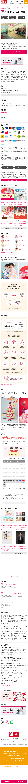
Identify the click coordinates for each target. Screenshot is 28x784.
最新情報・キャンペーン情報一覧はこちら (14, 228)
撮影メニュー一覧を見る (7, 252)
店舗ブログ (11, 755)
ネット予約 (20, 781)
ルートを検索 (21, 94)
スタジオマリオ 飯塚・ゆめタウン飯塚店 (12, 593)
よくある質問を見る (6, 685)
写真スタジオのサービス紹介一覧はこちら (14, 553)
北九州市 (3, 8)
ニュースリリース (9, 760)
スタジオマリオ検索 (14, 7)
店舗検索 (6, 7)
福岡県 (21, 7)
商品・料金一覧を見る (6, 384)
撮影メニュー (7, 751)
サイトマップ (5, 758)
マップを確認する (7, 94)
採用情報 (17, 758)
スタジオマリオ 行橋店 (8, 602)
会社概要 (22, 758)
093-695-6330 (4, 112)
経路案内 (7, 781)
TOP (2, 7)
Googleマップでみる (14, 576)
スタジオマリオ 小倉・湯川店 (10, 584)
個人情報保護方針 (18, 760)
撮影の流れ (24, 753)
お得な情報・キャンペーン (17, 751)
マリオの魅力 (4, 753)
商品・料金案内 (12, 753)
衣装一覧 (18, 753)
